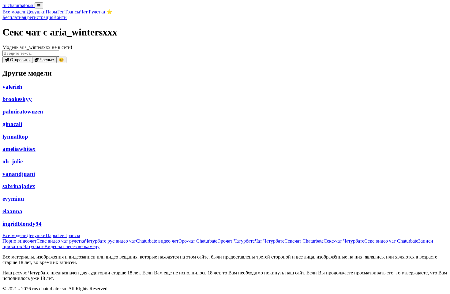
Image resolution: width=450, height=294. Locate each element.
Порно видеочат (19, 241)
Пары (51, 11)
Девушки (36, 11)
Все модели (14, 235)
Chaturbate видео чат (157, 241)
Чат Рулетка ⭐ (96, 11)
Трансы (72, 11)
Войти (60, 17)
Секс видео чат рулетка (60, 241)
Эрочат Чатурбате (236, 241)
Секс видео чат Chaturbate (391, 241)
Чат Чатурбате (269, 241)
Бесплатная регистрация (27, 17)
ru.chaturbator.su (18, 5)
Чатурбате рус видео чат (110, 241)
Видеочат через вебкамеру (71, 246)
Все (14, 11)
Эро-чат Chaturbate (197, 241)
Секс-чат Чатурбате (344, 241)
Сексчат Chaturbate (304, 241)
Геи (61, 11)
